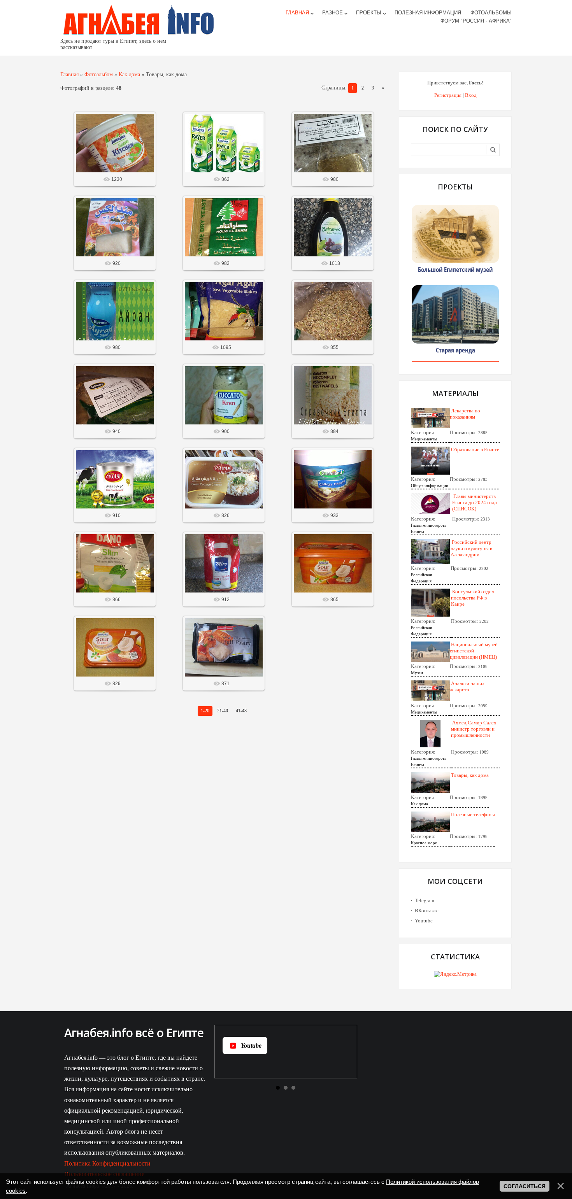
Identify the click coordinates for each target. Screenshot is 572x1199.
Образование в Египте (475, 449)
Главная (69, 74)
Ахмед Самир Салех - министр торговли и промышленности (475, 729)
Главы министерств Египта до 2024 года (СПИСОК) (474, 502)
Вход (471, 95)
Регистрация (447, 95)
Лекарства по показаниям (465, 414)
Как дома (129, 74)
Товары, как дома (470, 775)
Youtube (424, 921)
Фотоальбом (98, 74)
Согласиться (525, 1186)
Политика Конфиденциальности (107, 1163)
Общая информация (429, 485)
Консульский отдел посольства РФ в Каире (472, 598)
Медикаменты (424, 438)
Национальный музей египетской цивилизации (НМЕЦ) (474, 651)
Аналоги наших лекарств (467, 686)
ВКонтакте (427, 910)
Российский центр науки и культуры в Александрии (471, 548)
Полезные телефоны (473, 814)
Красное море (424, 842)
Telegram (424, 900)
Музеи (417, 672)
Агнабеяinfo (118, 149)
